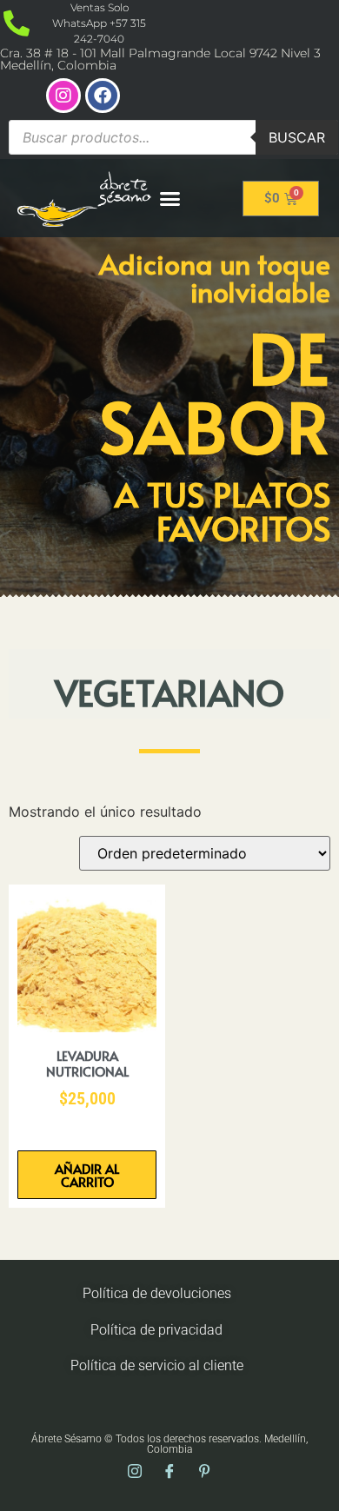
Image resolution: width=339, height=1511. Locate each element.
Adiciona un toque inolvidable (214, 277)
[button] (170, 198)
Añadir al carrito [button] (87, 1174)
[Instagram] (63, 95)
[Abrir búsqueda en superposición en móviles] (173, 137)
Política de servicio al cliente (156, 1365)
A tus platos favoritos (222, 510)
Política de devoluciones (157, 1293)
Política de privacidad (156, 1330)
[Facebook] (102, 95)
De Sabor (215, 391)
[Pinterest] (204, 1472)
